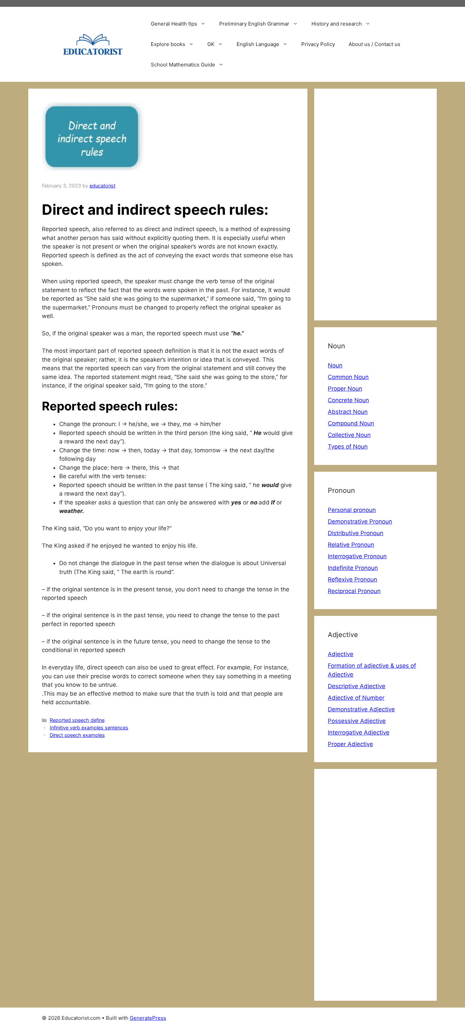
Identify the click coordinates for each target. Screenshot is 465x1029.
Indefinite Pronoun (353, 567)
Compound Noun (351, 423)
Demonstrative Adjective (361, 709)
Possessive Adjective (357, 720)
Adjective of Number (356, 697)
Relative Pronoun (351, 544)
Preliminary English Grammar (254, 23)
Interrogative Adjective (358, 732)
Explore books (168, 44)
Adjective (340, 654)
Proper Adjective (350, 744)
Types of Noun (348, 446)
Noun (335, 365)
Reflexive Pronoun (352, 579)
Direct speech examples (77, 735)
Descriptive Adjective (356, 686)
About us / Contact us (374, 44)
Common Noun (348, 377)
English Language (258, 44)
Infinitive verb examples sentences (89, 727)
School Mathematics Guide (183, 64)
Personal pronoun (352, 509)
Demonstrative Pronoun (360, 521)
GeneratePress (148, 1018)
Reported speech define (77, 720)
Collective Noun (349, 435)
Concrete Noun (348, 400)
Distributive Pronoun (355, 533)
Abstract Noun (348, 411)
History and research (336, 23)
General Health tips (174, 23)
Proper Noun (345, 388)
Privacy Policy (318, 44)
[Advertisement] (375, 204)
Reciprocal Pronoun (354, 591)
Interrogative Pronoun (357, 556)
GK (210, 44)
